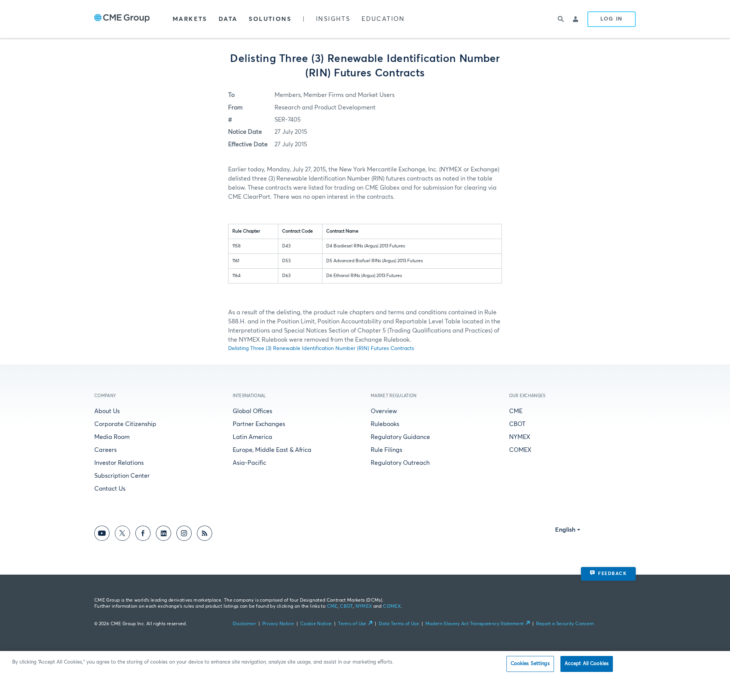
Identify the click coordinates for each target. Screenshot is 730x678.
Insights (333, 19)
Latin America (252, 437)
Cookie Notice (316, 624)
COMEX (520, 450)
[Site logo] (122, 19)
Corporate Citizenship (125, 424)
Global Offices (252, 411)
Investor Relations (119, 463)
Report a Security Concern (565, 624)
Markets (190, 19)
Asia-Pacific (249, 463)
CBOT (517, 424)
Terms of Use (352, 624)
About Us (107, 411)
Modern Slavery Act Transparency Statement (474, 624)
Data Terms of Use (399, 624)
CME (515, 411)
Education (383, 19)
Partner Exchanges (259, 424)
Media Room (112, 437)
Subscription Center (122, 476)
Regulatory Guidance (400, 437)
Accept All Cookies (587, 663)
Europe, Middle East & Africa (272, 450)
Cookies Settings (530, 663)
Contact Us (109, 489)
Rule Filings (386, 450)
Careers (105, 450)
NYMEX (519, 437)
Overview (384, 411)
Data (228, 19)
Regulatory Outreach (400, 463)
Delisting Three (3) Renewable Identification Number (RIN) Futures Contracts (321, 348)
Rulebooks (385, 424)
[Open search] (560, 19)
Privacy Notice (278, 624)
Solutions (270, 19)
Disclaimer (244, 624)
